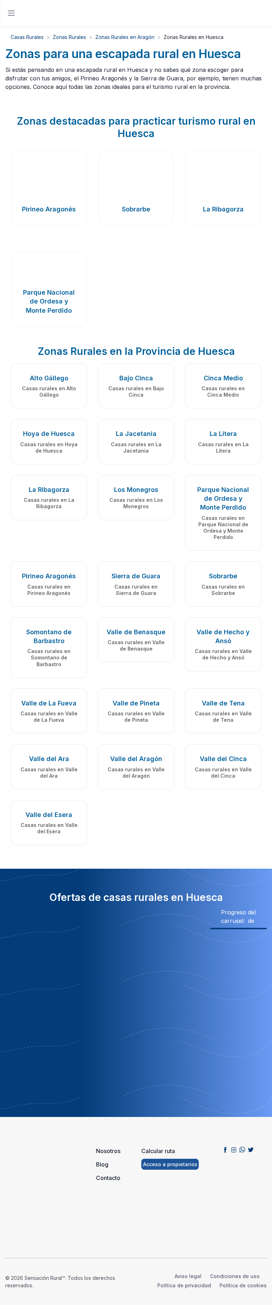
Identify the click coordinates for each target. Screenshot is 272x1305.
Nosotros (108, 1150)
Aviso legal (188, 1276)
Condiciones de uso (235, 1276)
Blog (102, 1164)
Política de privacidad (184, 1285)
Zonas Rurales (69, 37)
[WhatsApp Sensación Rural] (242, 1149)
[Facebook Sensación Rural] (225, 1149)
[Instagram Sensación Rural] (234, 1149)
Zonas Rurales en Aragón (124, 37)
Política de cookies (243, 1285)
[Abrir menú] (11, 13)
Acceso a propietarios (170, 1164)
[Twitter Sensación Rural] (251, 1149)
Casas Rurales (27, 37)
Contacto (108, 1177)
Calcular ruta (158, 1150)
